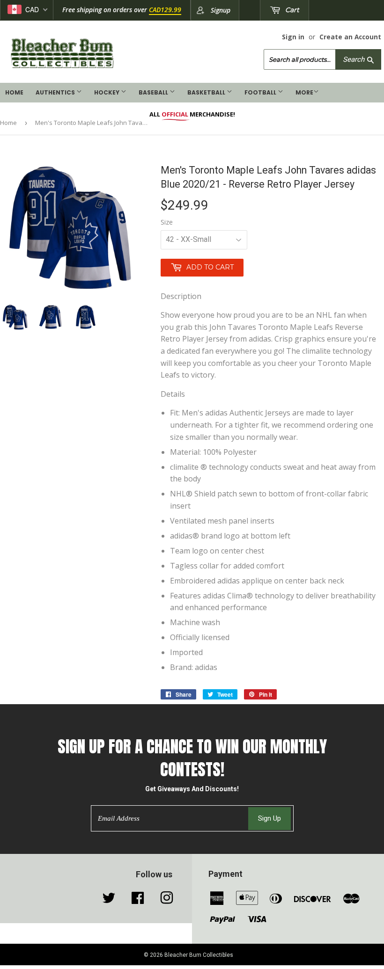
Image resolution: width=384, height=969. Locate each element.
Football (261, 92)
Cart (291, 10)
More (304, 92)
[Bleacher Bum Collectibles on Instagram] (166, 900)
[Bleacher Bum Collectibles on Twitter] (108, 900)
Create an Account (350, 36)
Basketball (207, 92)
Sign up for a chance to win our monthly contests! (192, 758)
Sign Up (269, 818)
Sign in (293, 36)
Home (14, 92)
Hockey (107, 92)
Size (167, 222)
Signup (220, 10)
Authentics (56, 92)
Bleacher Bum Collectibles (198, 955)
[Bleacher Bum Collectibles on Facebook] (137, 900)
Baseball (154, 92)
